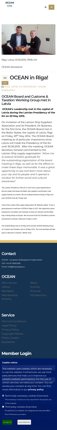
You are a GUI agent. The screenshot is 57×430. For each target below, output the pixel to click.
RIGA (7, 86)
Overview (42, 396)
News (33, 282)
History (6, 286)
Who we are (9, 282)
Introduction (38, 295)
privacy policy (36, 389)
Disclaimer (8, 342)
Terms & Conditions (14, 321)
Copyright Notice (12, 333)
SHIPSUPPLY (8, 90)
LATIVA (14, 86)
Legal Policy (9, 325)
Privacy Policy (10, 329)
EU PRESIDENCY (28, 86)
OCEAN (42, 86)
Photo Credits (10, 337)
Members (8, 291)
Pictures (35, 291)
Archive (35, 286)
